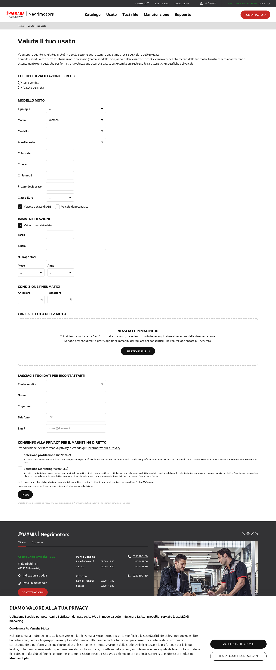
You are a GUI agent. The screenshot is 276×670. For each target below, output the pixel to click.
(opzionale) (47, 455)
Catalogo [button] (93, 14)
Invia (25, 494)
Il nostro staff (142, 3)
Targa (21, 234)
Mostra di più (19, 658)
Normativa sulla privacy (85, 502)
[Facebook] (243, 533)
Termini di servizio (110, 502)
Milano (22, 542)
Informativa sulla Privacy (104, 448)
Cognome (24, 406)
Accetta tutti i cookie (238, 644)
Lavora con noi (181, 3)
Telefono (24, 417)
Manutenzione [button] (156, 14)
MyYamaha (148, 482)
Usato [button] (111, 14)
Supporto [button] (183, 14)
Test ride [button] (130, 14)
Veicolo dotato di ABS (37, 207)
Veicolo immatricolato (38, 225)
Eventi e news (162, 3)
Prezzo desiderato (30, 186)
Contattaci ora (255, 14)
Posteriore (54, 292)
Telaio (22, 245)
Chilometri (25, 175)
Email (21, 428)
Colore (22, 164)
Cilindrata (24, 153)
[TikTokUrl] (252, 533)
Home (21, 25)
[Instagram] (248, 533)
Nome (22, 395)
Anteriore (24, 292)
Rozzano (37, 542)
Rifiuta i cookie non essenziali (238, 656)
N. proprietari (27, 257)
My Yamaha (210, 3)
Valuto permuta (33, 88)
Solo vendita (31, 83)
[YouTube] (256, 533)
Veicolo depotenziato (74, 207)
